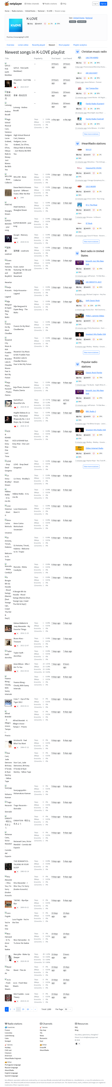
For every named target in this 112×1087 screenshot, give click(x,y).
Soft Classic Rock (93, 300)
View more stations (91, 134)
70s (41, 1033)
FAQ (64, 3)
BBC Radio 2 (91, 411)
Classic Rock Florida (94, 372)
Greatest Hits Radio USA (96, 334)
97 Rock (89, 223)
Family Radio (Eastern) (95, 103)
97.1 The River (91, 205)
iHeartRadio (82, 22)
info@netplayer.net (90, 1037)
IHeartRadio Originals (13, 1058)
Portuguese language (13, 1065)
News (42, 1036)
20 (28, 1009)
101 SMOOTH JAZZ (94, 282)
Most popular (64, 45)
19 (23, 1009)
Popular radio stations (89, 364)
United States (30, 11)
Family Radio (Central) (95, 119)
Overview (10, 45)
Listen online (23, 45)
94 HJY (88, 149)
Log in (95, 4)
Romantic (43, 1038)
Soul (41, 1041)
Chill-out (8, 1050)
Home (7, 11)
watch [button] (39, 24)
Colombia (8, 1033)
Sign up (103, 4)
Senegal (8, 1041)
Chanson (8, 1053)
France (7, 1030)
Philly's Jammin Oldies (95, 316)
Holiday (7, 1047)
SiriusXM (43, 1047)
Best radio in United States (92, 253)
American (8, 1056)
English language (11, 1073)
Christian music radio (94, 51)
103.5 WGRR (91, 186)
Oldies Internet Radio (94, 448)
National (41, 11)
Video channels (33, 3)
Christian (72, 22)
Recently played (38, 45)
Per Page (61, 1009)
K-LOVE (49, 11)
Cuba (7, 1038)
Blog (76, 1030)
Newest (52, 45)
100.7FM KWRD (92, 57)
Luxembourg (9, 1036)
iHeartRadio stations (94, 143)
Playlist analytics (80, 45)
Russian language (11, 1068)
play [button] (31, 24)
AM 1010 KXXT (92, 73)
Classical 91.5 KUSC (94, 168)
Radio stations (51, 3)
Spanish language (11, 1076)
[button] (15, 87)
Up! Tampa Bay (92, 88)
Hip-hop (43, 1030)
